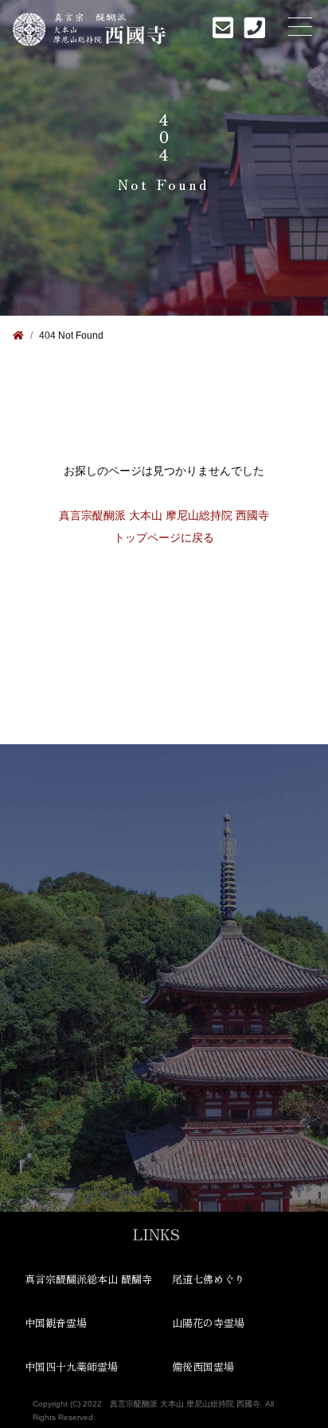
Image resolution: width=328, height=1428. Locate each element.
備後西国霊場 (203, 1366)
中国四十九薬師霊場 (71, 1366)
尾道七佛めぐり (208, 1278)
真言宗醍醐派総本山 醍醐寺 (88, 1278)
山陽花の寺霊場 (208, 1322)
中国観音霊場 (56, 1322)
